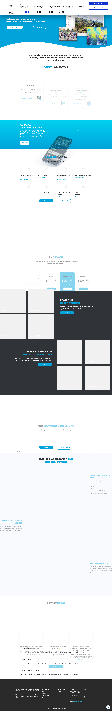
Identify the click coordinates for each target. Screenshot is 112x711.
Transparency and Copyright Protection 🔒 (56, 625)
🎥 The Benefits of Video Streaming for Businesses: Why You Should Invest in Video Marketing (80, 626)
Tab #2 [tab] (30, 648)
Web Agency (63, 708)
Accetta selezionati (98, 7)
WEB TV (31, 435)
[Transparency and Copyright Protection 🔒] (56, 613)
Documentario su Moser (26, 193)
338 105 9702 (75, 695)
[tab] (30, 238)
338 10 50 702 (75, 698)
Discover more (24, 142)
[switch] (39, 12)
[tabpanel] (56, 653)
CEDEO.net (58, 691)
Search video (65, 201)
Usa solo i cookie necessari (98, 11)
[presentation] (18, 426)
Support (44, 693)
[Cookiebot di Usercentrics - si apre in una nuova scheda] (11, 13)
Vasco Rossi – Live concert (45, 175)
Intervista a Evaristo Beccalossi (46, 193)
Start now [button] (51, 243)
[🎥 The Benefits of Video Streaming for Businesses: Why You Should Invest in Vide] (80, 613)
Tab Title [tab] (37, 648)
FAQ (43, 691)
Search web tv (65, 447)
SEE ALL (67, 312)
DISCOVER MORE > (27, 88)
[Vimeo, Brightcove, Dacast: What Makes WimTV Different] (31, 613)
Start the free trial (56, 284)
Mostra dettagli (70, 12)
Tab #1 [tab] (23, 648)
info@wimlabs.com (77, 701)
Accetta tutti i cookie (98, 3)
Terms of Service (46, 697)
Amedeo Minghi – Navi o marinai (83, 175)
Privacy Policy (45, 695)
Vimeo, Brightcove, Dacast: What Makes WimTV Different (31, 625)
